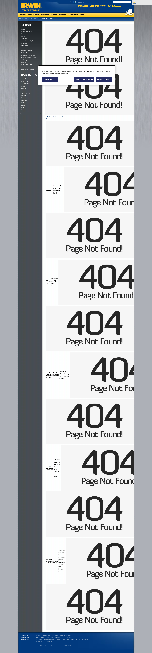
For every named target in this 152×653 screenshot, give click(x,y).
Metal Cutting (24, 45)
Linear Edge (24, 43)
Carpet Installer (25, 81)
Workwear (23, 62)
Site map (53, 645)
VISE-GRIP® (49, 637)
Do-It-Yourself (24, 83)
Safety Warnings (75, 639)
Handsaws (24, 38)
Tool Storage (24, 60)
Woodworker (24, 110)
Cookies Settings (50, 79)
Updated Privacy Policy (36, 645)
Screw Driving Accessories (28, 57)
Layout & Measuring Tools (28, 41)
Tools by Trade (46, 635)
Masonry (23, 95)
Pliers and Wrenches (27, 50)
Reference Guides (49, 639)
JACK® (63, 637)
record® (69, 637)
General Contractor (26, 93)
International (80, 2)
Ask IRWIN (84, 639)
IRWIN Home (23, 18)
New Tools (55, 635)
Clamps (23, 34)
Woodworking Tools (26, 64)
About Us (69, 2)
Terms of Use (25, 645)
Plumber (23, 105)
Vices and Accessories (27, 69)
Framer (23, 91)
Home (62, 2)
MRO (22, 102)
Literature (58, 639)
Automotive (24, 79)
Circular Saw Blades (26, 31)
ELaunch (33, 18)
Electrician (23, 88)
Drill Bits (23, 36)
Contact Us (48, 641)
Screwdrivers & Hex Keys (28, 55)
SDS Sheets (39, 639)
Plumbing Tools (25, 52)
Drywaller (23, 86)
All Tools (38, 635)
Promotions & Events (65, 635)
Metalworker (24, 100)
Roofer (22, 107)
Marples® (57, 637)
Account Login (40, 641)
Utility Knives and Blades (28, 67)
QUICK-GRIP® (40, 637)
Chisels (23, 29)
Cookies (47, 645)
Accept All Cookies (103, 79)
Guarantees (66, 639)
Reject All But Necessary (84, 79)
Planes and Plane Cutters (28, 48)
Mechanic (23, 98)
